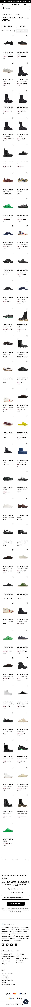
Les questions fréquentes (20, 955)
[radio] (9, 889)
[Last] (28, 860)
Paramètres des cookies (8, 984)
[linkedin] (7, 944)
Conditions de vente (7, 973)
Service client (19, 963)
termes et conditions (24, 908)
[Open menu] (3, 5)
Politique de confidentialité (5, 976)
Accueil (3, 14)
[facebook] (16, 944)
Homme (9, 14)
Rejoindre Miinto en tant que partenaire (8, 957)
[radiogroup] (15, 890)
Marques (4, 963)
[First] (3, 860)
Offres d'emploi (6, 961)
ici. (20, 911)
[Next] (26, 860)
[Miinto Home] (15, 5)
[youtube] (11, 944)
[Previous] (5, 860)
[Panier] (28, 5)
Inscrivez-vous (15, 903)
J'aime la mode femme (16, 889)
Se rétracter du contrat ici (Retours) (22, 959)
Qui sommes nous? (7, 954)
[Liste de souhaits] (25, 5)
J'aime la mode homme (16, 892)
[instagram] (3, 944)
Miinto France (7, 924)
